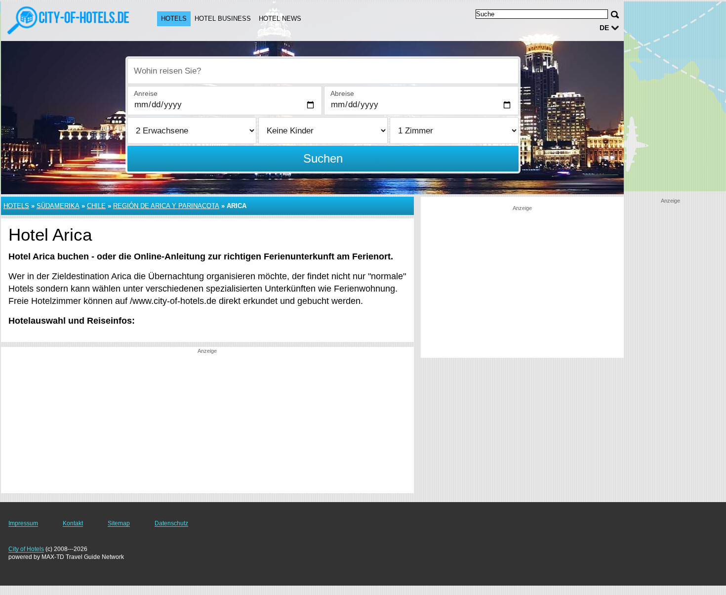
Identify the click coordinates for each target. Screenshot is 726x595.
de (604, 28)
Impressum (23, 523)
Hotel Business (223, 18)
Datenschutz (171, 523)
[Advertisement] (207, 424)
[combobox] (323, 71)
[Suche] (615, 14)
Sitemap (119, 523)
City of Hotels (26, 549)
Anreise (146, 93)
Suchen (323, 158)
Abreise (342, 93)
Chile (96, 206)
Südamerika (58, 206)
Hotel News (280, 18)
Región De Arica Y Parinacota (166, 206)
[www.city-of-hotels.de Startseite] (69, 20)
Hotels (174, 18)
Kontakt (73, 523)
